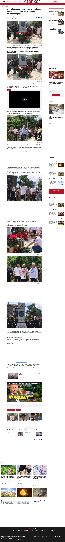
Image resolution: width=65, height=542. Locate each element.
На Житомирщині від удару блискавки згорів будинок (33, 430)
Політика (6, 6)
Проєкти (15, 4)
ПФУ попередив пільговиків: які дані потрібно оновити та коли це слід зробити (39, 477)
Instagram (9, 405)
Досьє (36, 4)
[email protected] (9, 540)
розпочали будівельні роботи (21, 362)
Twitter (39, 404)
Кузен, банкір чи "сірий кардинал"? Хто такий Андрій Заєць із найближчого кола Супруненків (56, 211)
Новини (26, 4)
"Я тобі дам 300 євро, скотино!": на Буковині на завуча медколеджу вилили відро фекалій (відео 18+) (15, 431)
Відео (21, 4)
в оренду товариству (28, 336)
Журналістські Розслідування (23, 537)
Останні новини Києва (11, 410)
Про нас (19, 535)
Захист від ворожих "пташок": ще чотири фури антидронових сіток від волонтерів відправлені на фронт (56, 82)
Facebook (33, 404)
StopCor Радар (49, 4)
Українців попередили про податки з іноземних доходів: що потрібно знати (24, 477)
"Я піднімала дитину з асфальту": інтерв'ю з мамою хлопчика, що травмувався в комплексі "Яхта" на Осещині (56, 116)
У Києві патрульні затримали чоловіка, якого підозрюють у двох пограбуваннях (40, 500)
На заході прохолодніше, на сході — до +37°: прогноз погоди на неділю (8, 499)
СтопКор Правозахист (21, 536)
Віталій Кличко (18, 410)
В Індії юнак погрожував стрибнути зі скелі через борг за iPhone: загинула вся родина (56, 20)
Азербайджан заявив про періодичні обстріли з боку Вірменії (29, 374)
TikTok (13, 405)
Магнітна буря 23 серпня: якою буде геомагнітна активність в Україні (24, 499)
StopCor (13, 16)
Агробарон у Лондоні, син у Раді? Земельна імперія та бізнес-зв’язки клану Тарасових (56, 220)
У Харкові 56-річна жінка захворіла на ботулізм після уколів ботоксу (56, 179)
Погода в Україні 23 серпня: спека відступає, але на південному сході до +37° (8, 477)
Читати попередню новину (12, 427)
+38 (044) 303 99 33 (56, 192)
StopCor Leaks (42, 4)
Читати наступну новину (29, 427)
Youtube (36, 404)
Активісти (19, 539)
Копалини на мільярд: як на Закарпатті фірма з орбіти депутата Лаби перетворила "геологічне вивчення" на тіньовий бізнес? (56, 202)
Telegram (30, 404)
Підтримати (55, 1)
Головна (3, 6)
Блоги (32, 4)
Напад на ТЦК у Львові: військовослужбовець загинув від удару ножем (55, 29)
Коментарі (11, 439)
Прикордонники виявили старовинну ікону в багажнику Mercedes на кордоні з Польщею (55, 171)
